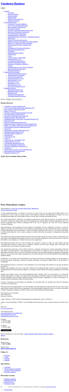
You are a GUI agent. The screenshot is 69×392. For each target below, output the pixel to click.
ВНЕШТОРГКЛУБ (10, 380)
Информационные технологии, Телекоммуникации (24, 37)
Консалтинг (11, 38)
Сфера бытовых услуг (14, 59)
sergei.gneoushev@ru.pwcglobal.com (11, 313)
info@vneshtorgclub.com (8, 348)
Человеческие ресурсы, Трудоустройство (20, 67)
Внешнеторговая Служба (15, 91)
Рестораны (11, 51)
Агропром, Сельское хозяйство (17, 24)
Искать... (3, 99)
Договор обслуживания (15, 77)
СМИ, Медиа (12, 54)
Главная (6, 11)
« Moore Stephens (29, 334)
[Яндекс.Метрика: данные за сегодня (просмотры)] (4, 386)
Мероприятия (12, 17)
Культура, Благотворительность (17, 40)
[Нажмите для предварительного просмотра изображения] (9, 210)
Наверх (3, 335)
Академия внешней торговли (17, 96)
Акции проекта (12, 16)
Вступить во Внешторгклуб (16, 86)
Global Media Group (51, 386)
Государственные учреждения (17, 33)
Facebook (7, 355)
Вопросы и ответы (10, 379)
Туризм (10, 65)
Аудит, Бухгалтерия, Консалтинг (18, 25)
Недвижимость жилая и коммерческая (19, 45)
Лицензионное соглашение (16, 75)
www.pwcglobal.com (7, 308)
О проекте (11, 13)
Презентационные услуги (16, 78)
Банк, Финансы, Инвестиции (17, 27)
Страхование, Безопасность (16, 61)
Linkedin (6, 360)
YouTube (7, 358)
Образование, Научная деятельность (19, 48)
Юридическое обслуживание (17, 69)
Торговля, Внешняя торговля (17, 62)
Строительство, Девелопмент (17, 57)
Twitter (6, 357)
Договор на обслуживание (12, 370)
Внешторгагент (9, 382)
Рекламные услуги (13, 83)
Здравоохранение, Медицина (17, 35)
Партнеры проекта (13, 21)
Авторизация (8, 389)
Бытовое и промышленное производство (20, 30)
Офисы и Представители (15, 19)
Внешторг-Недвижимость (16, 94)
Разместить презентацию (12, 72)
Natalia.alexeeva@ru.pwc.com (9, 316)
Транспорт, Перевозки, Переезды (18, 64)
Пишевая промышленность (16, 49)
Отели (10, 46)
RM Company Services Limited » (44, 334)
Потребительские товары (15, 53)
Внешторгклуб (12, 93)
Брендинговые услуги (14, 80)
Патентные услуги (13, 81)
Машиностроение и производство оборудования (23, 41)
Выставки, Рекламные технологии (18, 32)
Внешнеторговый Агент (15, 89)
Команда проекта (13, 14)
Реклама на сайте (9, 383)
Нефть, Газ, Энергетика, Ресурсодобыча (20, 43)
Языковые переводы (14, 70)
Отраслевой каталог (10, 22)
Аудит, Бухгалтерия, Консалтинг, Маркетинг (25, 208)
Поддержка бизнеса (14, 29)
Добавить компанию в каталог (17, 73)
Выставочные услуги (14, 85)
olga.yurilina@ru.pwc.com (8, 314)
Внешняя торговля (10, 88)
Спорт (10, 56)
